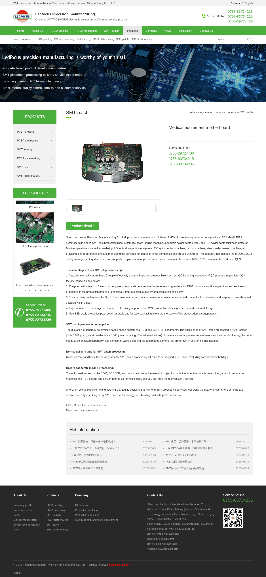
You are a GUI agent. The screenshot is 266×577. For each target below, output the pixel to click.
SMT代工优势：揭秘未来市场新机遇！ (94, 441)
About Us (37, 30)
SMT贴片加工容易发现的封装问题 (185, 468)
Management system (25, 519)
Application (185, 30)
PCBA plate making (103, 39)
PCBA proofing (59, 30)
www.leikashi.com (168, 548)
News (168, 30)
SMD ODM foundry (141, 39)
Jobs (16, 529)
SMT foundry (112, 30)
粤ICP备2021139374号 (120, 565)
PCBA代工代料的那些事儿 (87, 454)
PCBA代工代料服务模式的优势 (89, 461)
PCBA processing (86, 30)
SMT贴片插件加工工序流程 (87, 468)
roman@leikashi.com (167, 533)
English (248, 3)
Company (151, 30)
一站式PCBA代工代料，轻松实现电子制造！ (190, 448)
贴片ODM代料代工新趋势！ (181, 454)
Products (132, 30)
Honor (16, 514)
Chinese (235, 3)
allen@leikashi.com (166, 543)
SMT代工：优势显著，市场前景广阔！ (187, 441)
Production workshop (87, 510)
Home (20, 30)
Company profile (22, 505)
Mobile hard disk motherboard (91, 405)
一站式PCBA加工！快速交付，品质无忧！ (96, 448)
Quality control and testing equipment (96, 519)
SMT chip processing (86, 410)
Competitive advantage (26, 524)
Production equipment (87, 514)
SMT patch (122, 39)
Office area (81, 505)
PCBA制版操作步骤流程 (179, 461)
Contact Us (206, 30)
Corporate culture (23, 510)
